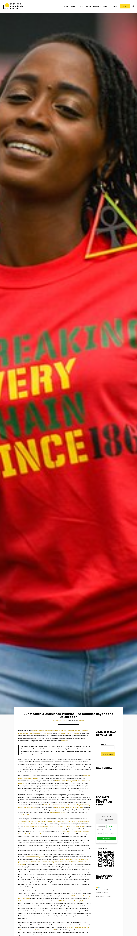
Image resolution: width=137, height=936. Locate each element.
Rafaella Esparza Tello (60, 720)
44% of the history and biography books (73, 901)
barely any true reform (57, 812)
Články (81, 720)
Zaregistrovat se (108, 754)
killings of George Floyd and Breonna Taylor (69, 807)
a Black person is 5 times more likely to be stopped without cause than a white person (54, 826)
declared (64, 741)
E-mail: (103, 744)
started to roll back (25, 815)
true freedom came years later (68, 733)
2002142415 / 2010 (102, 892)
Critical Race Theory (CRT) (35, 857)
